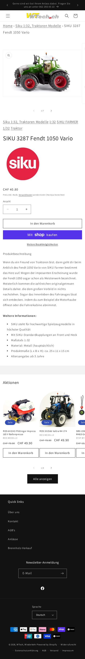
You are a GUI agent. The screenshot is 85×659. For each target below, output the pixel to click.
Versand (54, 650)
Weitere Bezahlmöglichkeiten (42, 244)
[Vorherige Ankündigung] (7, 5)
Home (7, 25)
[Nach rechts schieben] (51, 110)
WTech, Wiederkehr (26, 644)
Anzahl (6, 201)
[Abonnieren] (62, 573)
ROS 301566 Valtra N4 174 (53, 431)
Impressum (68, 650)
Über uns (14, 512)
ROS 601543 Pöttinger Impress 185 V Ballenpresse (19, 433)
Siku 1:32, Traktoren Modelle (38, 25)
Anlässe (13, 539)
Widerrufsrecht (68, 644)
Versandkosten (25, 195)
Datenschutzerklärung (26, 650)
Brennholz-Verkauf (20, 548)
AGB (44, 650)
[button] (8, 16)
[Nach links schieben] (33, 110)
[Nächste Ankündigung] (77, 5)
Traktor (16, 128)
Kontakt (13, 521)
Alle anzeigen (42, 479)
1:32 (52, 121)
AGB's (11, 530)
